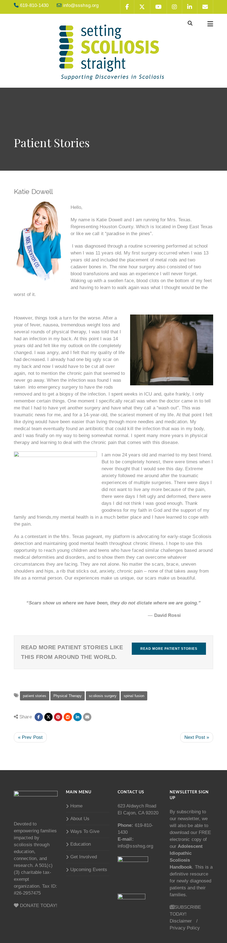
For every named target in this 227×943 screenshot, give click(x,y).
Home (76, 806)
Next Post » (196, 737)
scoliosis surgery (103, 696)
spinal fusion (134, 696)
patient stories (34, 696)
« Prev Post (30, 737)
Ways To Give (84, 831)
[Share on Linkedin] (68, 717)
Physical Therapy (67, 696)
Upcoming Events (88, 869)
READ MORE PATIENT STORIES (168, 649)
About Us (80, 818)
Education (80, 844)
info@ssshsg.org (135, 846)
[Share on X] (48, 717)
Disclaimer (181, 921)
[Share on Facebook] (39, 717)
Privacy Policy (185, 928)
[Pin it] (58, 717)
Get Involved (83, 856)
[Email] (87, 717)
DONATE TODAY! (38, 905)
